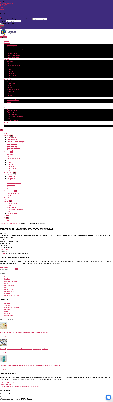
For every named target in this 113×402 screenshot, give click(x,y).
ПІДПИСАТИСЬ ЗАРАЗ (7, 382)
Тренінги (10, 61)
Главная (7, 277)
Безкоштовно (11, 81)
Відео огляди (11, 75)
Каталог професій (13, 100)
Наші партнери (12, 114)
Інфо (8, 118)
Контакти (6, 122)
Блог (5, 106)
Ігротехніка (10, 88)
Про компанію (11, 112)
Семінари (10, 96)
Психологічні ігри (12, 47)
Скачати (3, 254)
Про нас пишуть (12, 110)
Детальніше (4, 267)
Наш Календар (9, 285)
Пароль (3, 21)
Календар (7, 104)
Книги (9, 63)
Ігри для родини (12, 53)
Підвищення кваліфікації (15, 116)
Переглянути (4, 250)
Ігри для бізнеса (12, 51)
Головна (6, 41)
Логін (2, 25)
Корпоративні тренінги (14, 65)
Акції (1, 7)
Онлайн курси (8, 79)
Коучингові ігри (12, 45)
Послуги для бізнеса (13, 55)
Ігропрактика (11, 86)
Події (8, 77)
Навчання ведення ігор (14, 90)
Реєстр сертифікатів (13, 120)
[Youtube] (2, 5)
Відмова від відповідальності (29, 387)
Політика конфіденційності (9, 387)
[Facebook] (0, 5)
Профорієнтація (9, 98)
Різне (9, 94)
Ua (4, 124)
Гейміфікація (11, 83)
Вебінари (10, 71)
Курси (9, 69)
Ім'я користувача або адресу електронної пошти (16, 19)
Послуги (9, 67)
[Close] (0, 17)
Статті (9, 102)
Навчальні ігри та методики (16, 49)
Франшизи (10, 73)
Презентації (11, 92)
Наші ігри (7, 43)
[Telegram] (6, 5)
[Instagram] (4, 5)
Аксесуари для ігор (13, 57)
